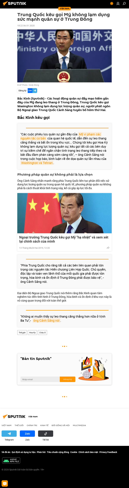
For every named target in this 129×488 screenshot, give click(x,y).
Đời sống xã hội (61, 425)
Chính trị (32, 425)
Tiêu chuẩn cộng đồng (58, 452)
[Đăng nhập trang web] (118, 3)
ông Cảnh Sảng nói (46, 320)
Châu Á (42, 332)
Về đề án (6, 452)
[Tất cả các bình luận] (5, 483)
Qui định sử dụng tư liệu (24, 452)
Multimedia (79, 425)
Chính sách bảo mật (88, 452)
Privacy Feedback (108, 452)
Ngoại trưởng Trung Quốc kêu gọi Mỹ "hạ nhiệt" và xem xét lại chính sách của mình (63, 239)
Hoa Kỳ (32, 332)
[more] (108, 247)
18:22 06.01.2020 (26, 25)
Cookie (73, 452)
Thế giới (22, 332)
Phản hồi (41, 452)
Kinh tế (44, 425)
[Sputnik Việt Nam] (15, 6)
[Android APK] (11, 460)
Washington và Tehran (37, 163)
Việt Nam (6, 425)
